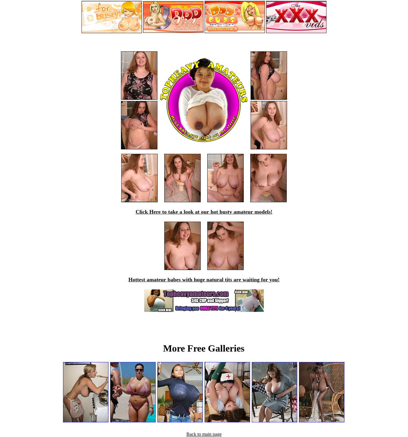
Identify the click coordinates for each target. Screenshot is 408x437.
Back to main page (204, 434)
